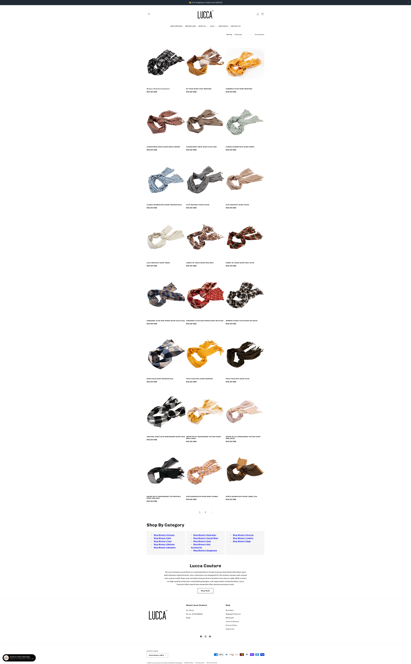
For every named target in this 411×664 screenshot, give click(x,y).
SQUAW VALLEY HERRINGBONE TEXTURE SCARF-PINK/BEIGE (243, 437)
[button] (149, 14)
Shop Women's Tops (163, 541)
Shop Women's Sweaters (165, 547)
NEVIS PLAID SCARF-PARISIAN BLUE (160, 379)
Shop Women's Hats (202, 541)
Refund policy (188, 662)
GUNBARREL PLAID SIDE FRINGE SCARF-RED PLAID (204, 321)
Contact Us (230, 629)
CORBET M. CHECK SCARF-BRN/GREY (200, 263)
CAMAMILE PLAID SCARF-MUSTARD (239, 89)
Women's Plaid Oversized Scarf (158, 89)
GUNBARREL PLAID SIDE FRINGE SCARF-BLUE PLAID (166, 321)
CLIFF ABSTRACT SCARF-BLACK (197, 205)
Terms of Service (232, 621)
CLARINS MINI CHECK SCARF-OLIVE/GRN (201, 147)
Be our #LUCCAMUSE (194, 614)
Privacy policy (199, 662)
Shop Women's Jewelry (243, 538)
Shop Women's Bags (242, 541)
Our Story (190, 610)
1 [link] (199, 512)
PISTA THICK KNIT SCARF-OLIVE (237, 379)
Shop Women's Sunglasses (205, 550)
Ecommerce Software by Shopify (172, 663)
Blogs (188, 618)
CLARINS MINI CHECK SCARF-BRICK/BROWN (163, 147)
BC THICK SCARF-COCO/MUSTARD (198, 89)
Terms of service (211, 662)
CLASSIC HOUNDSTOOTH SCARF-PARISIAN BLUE (164, 205)
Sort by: (229, 34)
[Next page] (211, 512)
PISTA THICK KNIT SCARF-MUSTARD (199, 379)
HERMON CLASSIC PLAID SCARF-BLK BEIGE (242, 321)
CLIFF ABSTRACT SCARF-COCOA (237, 205)
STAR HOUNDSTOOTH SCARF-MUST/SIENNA (202, 496)
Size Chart (230, 610)
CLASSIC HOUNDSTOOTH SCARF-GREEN (240, 147)
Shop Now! (205, 591)
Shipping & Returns (233, 614)
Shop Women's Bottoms (164, 544)
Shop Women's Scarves (243, 535)
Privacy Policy (231, 625)
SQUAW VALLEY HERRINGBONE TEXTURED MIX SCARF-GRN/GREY (164, 497)
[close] (409, 2)
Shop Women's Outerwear (204, 535)
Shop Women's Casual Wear (205, 538)
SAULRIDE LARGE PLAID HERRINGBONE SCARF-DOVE (166, 436)
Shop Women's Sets (162, 538)
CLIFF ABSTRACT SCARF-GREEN (158, 263)
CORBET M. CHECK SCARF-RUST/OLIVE (240, 263)
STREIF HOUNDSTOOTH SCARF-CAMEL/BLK (241, 496)
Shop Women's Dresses (164, 535)
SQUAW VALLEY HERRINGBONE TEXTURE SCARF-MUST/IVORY (203, 437)
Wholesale (230, 618)
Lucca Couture (156, 663)
